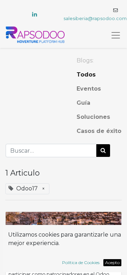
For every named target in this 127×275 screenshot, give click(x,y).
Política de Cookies (80, 262)
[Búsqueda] (103, 150)
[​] (34, 14)
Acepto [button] (112, 262)
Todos (86, 74)
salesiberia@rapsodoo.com (95, 18)
